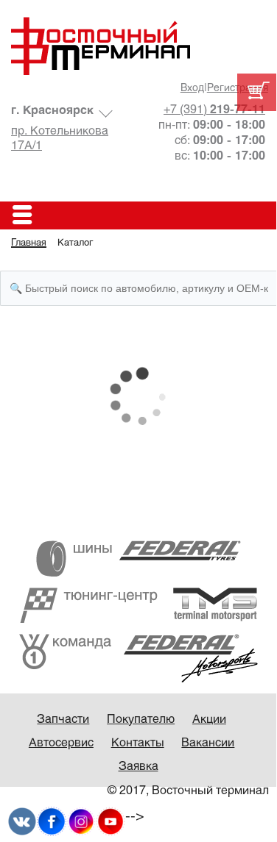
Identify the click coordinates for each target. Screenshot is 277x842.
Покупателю (141, 719)
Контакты (137, 743)
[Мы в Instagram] (81, 821)
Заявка (138, 766)
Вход (192, 88)
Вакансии (207, 743)
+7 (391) (214, 109)
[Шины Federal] (138, 558)
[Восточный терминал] (138, 46)
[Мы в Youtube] (110, 821)
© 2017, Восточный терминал (188, 790)
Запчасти (63, 719)
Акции (209, 719)
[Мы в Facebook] (51, 821)
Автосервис (61, 743)
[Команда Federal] (138, 658)
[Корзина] (256, 92)
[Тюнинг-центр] (138, 605)
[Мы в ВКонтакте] (22, 821)
